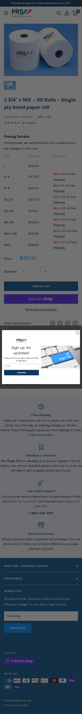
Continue (21, 372)
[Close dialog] (77, 332)
